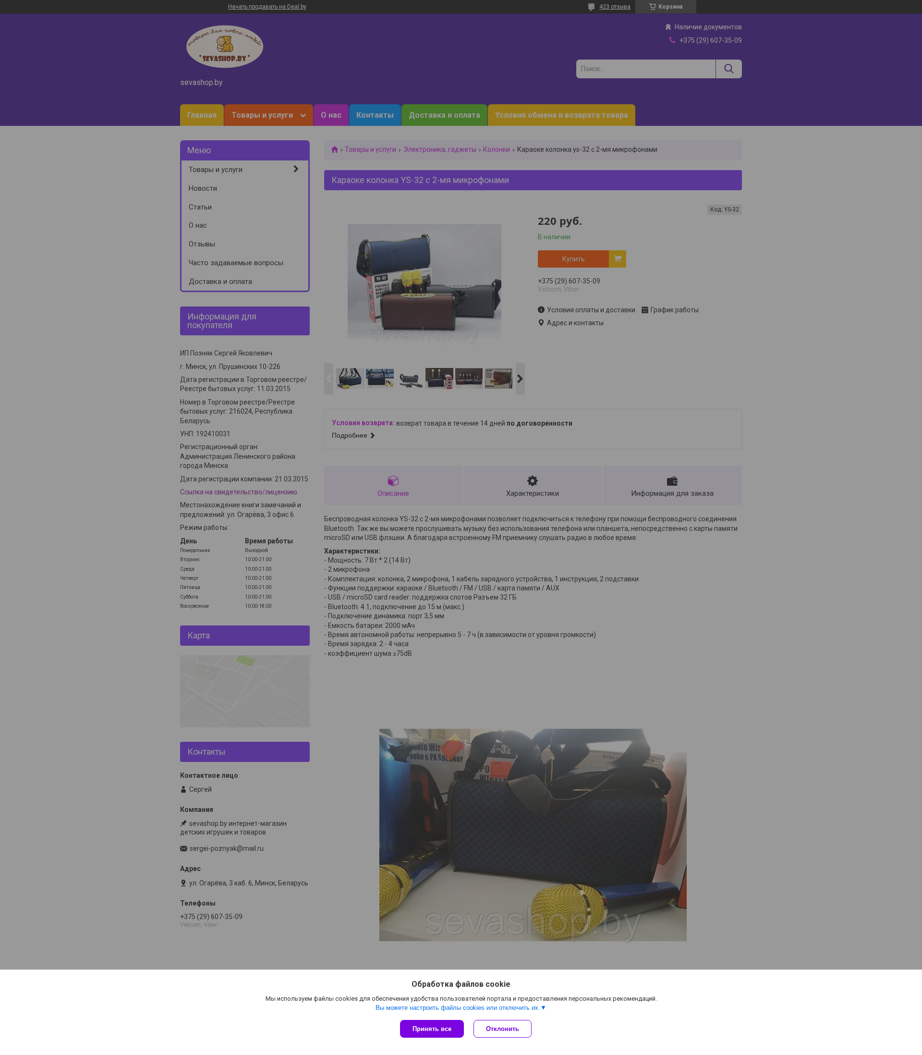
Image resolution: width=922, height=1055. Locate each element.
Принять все (431, 1028)
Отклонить (502, 1028)
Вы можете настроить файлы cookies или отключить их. (458, 1007)
